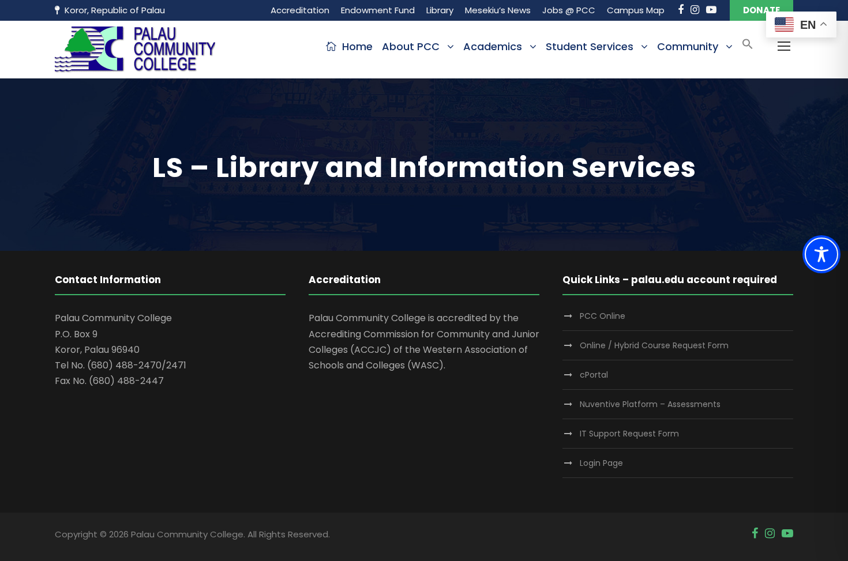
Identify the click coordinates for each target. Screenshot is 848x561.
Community (687, 46)
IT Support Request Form (629, 433)
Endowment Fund (378, 10)
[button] (747, 47)
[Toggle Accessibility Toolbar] (821, 254)
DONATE (761, 10)
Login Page (601, 463)
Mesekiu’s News (498, 10)
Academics (492, 46)
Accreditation (300, 10)
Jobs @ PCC (568, 10)
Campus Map (636, 10)
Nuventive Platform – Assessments (650, 404)
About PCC (411, 46)
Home (357, 46)
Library (439, 10)
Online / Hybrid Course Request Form (654, 345)
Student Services (589, 46)
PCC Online (602, 316)
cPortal (594, 375)
